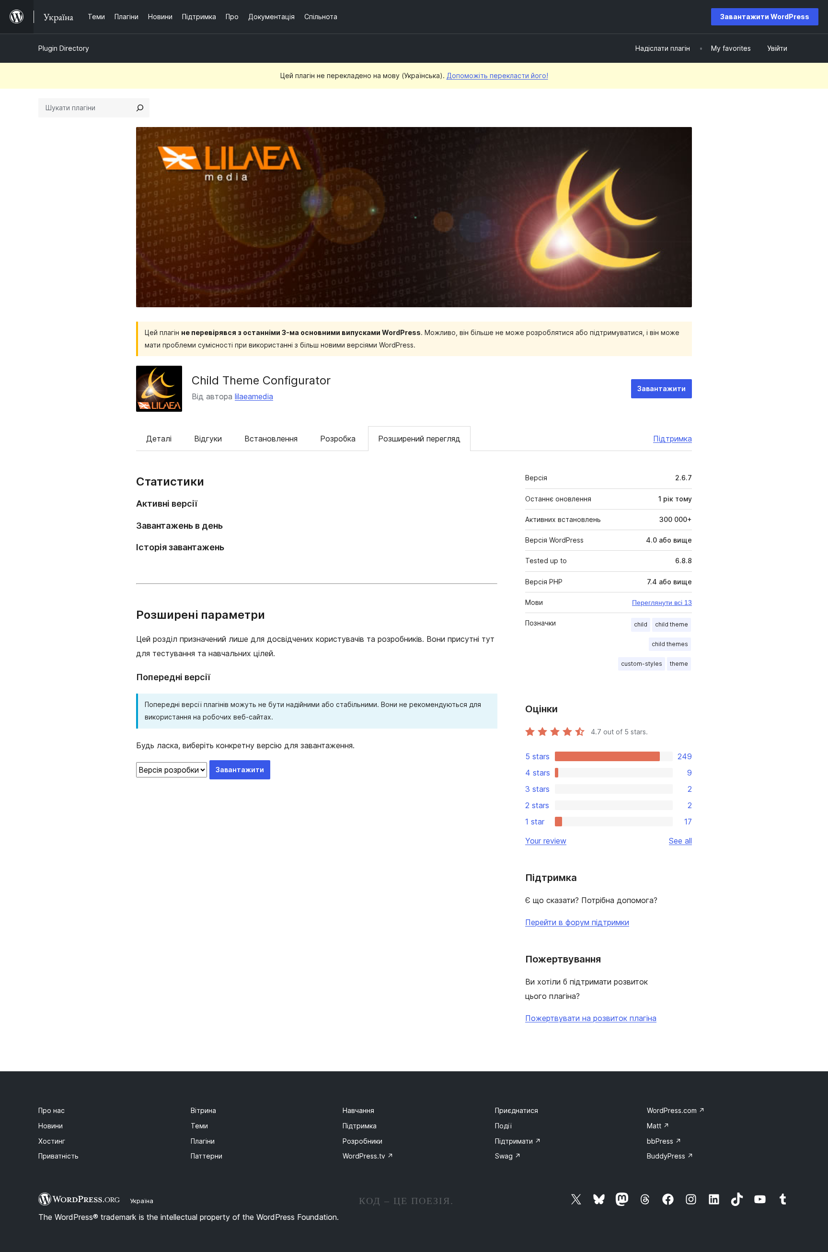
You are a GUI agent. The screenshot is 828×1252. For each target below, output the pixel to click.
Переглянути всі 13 (662, 602)
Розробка (338, 438)
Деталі (159, 438)
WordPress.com (676, 1110)
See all (680, 841)
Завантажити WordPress (764, 16)
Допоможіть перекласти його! (497, 75)
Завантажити (661, 388)
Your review (545, 841)
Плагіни (203, 1141)
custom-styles (641, 663)
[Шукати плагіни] (140, 107)
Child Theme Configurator (261, 380)
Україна (141, 1201)
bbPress (664, 1141)
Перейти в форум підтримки (577, 922)
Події (503, 1126)
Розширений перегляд (419, 438)
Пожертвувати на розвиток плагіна (590, 1018)
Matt (658, 1126)
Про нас (51, 1110)
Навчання (358, 1110)
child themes (670, 644)
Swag (508, 1156)
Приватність (58, 1156)
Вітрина (203, 1110)
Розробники (362, 1141)
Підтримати (518, 1141)
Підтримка (672, 438)
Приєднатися (516, 1110)
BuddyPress (670, 1156)
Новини (50, 1126)
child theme (671, 624)
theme (679, 663)
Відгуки (208, 438)
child (640, 624)
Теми (199, 1126)
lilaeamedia (254, 396)
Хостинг (51, 1141)
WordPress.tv (368, 1156)
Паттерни (206, 1156)
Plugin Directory (63, 48)
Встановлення (271, 438)
